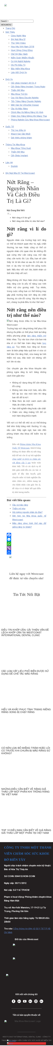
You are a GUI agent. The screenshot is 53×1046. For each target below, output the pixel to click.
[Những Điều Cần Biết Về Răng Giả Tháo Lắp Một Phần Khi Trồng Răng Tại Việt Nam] (26, 780)
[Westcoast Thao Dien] (41, 1001)
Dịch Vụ (9, 79)
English (14, 166)
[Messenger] (26, 539)
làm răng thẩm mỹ (36, 336)
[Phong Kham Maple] (26, 964)
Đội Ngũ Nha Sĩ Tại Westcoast (20, 173)
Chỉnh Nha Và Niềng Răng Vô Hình (27, 112)
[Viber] (26, 548)
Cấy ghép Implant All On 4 (23, 83)
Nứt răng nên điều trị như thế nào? (28, 221)
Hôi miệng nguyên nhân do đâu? (27, 512)
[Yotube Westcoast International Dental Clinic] (25, 1001)
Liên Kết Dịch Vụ (19, 72)
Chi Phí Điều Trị (18, 65)
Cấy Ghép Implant (19, 155)
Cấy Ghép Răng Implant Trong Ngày (28, 86)
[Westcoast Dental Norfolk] (19, 1001)
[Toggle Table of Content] (9, 214)
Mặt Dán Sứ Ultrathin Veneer (25, 105)
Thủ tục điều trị (18, 130)
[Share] (26, 552)
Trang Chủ (10, 28)
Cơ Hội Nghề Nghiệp (20, 61)
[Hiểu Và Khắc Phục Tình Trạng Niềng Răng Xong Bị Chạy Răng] (26, 698)
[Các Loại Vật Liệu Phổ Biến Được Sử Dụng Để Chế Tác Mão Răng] (26, 660)
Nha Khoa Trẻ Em (19, 94)
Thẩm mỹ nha (18, 508)
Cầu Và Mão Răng (19, 108)
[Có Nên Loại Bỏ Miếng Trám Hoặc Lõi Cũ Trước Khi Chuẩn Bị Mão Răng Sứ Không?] (26, 738)
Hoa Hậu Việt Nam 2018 (22, 46)
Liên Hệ (9, 162)
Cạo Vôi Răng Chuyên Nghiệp (25, 97)
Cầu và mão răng (20, 505)
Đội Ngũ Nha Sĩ (18, 39)
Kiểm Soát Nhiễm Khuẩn (22, 57)
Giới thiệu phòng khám (21, 137)
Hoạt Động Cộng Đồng (22, 50)
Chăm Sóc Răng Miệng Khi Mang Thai (29, 116)
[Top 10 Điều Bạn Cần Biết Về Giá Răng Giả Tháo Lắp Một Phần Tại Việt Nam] (26, 819)
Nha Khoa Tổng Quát (21, 148)
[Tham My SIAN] (26, 950)
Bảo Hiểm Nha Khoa (20, 68)
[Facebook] (26, 535)
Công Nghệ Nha (18, 35)
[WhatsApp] (26, 544)
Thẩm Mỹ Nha (17, 90)
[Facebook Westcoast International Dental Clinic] (13, 1001)
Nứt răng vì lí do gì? (21, 218)
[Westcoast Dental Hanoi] (30, 1001)
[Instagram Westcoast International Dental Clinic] (36, 1001)
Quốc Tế (9, 126)
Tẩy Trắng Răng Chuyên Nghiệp (26, 101)
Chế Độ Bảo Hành (19, 54)
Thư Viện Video (18, 43)
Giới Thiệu (10, 32)
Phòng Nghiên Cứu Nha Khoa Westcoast (30, 119)
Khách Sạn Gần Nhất (20, 134)
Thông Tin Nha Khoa (15, 144)
